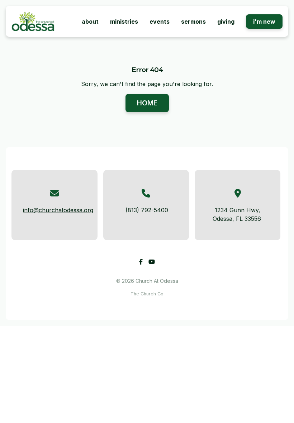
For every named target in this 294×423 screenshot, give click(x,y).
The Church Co (147, 293)
